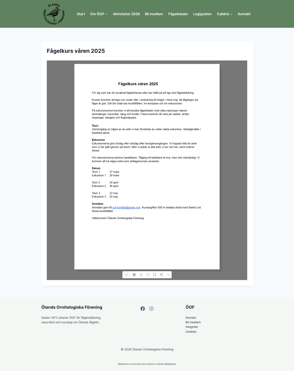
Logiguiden (202, 14)
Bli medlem (154, 14)
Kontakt (244, 14)
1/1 (126, 343)
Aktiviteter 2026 (126, 14)
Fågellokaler (178, 14)
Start (81, 14)
